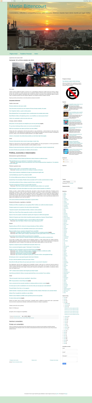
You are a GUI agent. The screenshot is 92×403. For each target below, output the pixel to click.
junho (66, 321)
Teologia (65, 287)
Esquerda (65, 221)
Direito (65, 212)
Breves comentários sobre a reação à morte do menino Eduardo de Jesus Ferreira (76, 113)
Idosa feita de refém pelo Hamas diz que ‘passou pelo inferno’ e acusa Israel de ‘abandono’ (28, 261)
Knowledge (66, 240)
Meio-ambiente (66, 246)
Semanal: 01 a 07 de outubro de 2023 (71, 312)
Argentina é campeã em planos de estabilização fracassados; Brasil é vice (24, 244)
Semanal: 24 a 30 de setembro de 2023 (72, 314)
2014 (65, 340)
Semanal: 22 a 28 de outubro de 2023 (71, 308)
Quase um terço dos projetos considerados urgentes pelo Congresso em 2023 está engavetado (29, 214)
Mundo (21, 317)
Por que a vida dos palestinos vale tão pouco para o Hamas (21, 259)
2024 (65, 300)
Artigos (65, 193)
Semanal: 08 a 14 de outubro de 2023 (71, 311)
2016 (65, 337)
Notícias (24, 317)
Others (65, 257)
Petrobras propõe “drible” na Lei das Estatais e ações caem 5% (22, 168)
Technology (66, 284)
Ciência (65, 201)
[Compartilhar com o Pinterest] (30, 316)
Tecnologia (66, 285)
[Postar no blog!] (26, 316)
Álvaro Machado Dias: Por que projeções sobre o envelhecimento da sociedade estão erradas (28, 113)
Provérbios (65, 270)
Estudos (65, 223)
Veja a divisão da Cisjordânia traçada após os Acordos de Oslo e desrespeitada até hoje (34, 254)
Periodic (65, 259)
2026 (65, 297)
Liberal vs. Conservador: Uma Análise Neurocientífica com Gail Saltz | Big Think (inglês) (27, 135)
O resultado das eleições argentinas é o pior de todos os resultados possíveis (32, 232)
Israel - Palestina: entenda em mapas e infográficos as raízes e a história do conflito (33, 250)
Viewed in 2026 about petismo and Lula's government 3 (75, 135)
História (65, 235)
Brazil (65, 197)
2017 (65, 335)
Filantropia (65, 228)
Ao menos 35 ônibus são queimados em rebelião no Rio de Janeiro (23, 149)
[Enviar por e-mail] (24, 316)
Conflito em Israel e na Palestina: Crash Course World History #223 (23, 249)
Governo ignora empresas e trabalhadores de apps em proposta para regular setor (26, 172)
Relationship (66, 273)
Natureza (65, 253)
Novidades (65, 255)
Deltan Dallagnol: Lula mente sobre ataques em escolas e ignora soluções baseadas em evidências (30, 188)
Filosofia (65, 229)
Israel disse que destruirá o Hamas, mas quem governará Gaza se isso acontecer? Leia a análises (29, 273)
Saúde (30, 317)
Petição (65, 264)
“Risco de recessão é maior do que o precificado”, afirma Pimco (22, 278)
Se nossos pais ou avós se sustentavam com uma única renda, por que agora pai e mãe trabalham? (30, 285)
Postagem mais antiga (54, 360)
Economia (18, 317)
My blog (65, 250)
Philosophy (66, 265)
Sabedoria (65, 279)
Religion (65, 276)
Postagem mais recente (14, 360)
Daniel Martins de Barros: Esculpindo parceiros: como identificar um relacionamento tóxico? (28, 115)
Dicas (65, 209)
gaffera (57, 393)
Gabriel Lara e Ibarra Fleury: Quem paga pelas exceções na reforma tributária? (25, 212)
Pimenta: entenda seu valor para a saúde (17, 106)
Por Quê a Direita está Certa (15, 298)
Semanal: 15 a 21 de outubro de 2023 (71, 309)
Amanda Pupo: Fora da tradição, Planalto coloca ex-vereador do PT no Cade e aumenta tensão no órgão (31, 179)
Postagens (66, 159)
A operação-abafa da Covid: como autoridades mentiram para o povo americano (26, 228)
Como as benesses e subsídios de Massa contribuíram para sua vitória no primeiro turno (34, 237)
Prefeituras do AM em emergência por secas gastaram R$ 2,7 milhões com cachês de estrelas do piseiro (31, 204)
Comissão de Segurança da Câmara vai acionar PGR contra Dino (22, 184)
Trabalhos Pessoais (26, 53)
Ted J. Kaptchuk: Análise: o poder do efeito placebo (20, 110)
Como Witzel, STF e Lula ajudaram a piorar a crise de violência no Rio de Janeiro (26, 219)
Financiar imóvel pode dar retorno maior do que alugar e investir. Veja (24, 141)
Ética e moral (66, 224)
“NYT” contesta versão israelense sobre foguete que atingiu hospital (23, 270)
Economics (66, 214)
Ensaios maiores (67, 217)
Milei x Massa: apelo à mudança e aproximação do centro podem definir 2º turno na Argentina (35, 233)
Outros (65, 258)
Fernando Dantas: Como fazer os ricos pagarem (19, 288)
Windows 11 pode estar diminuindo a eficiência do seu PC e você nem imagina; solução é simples (29, 147)
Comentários (66, 161)
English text (66, 216)
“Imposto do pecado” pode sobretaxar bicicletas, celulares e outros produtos (25, 209)
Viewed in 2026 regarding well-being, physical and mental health (75, 121)
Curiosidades (66, 208)
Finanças (65, 231)
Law (64, 242)
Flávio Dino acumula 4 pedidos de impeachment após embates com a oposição (32, 186)
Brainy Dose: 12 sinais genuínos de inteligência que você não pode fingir (24, 123)
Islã (64, 239)
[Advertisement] (74, 66)
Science (65, 281)
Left (64, 243)
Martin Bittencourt (27, 6)
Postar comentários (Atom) (17, 362)
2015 (65, 338)
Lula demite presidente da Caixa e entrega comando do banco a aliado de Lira (25, 182)
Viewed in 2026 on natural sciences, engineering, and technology (75, 150)
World (65, 292)
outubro (66, 306)
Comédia (65, 202)
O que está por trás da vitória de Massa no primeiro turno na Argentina (24, 235)
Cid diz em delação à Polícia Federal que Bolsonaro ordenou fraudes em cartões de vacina (28, 158)
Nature (65, 251)
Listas (65, 244)
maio (66, 322)
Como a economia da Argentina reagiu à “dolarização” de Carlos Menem (24, 247)
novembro (67, 305)
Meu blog (65, 247)
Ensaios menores (67, 219)
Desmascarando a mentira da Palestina (24, 253)
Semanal (32, 317)
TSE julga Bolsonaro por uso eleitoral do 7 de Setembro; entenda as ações (25, 160)
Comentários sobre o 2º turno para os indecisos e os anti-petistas (76, 105)
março (66, 325)
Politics (65, 268)
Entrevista (65, 220)
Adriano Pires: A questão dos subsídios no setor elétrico (21, 293)
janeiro (66, 328)
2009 (65, 343)
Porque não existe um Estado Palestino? (24, 252)
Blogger (65, 393)
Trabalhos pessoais (67, 288)
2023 (65, 302)
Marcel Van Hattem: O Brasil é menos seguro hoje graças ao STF (29, 220)
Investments (66, 238)
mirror (38, 126)
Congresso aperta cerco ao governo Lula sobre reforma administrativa (24, 207)
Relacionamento (67, 272)
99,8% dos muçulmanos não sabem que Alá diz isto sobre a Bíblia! (23, 128)
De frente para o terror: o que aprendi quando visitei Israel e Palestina (23, 257)
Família (65, 225)
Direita (65, 210)
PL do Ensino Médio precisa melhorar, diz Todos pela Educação (22, 177)
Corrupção (65, 205)
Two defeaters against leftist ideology (71, 81)
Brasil (15, 317)
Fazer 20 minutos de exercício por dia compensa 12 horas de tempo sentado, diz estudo (27, 108)
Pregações (65, 269)
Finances (65, 232)
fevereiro (66, 327)
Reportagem (66, 277)
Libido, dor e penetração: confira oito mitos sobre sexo (20, 118)
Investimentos (66, 236)
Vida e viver (66, 291)
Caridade (65, 198)
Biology (65, 194)
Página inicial (13, 53)
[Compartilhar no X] (27, 316)
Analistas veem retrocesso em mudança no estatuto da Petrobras (29, 169)
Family (65, 227)
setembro (66, 316)
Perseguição (66, 262)
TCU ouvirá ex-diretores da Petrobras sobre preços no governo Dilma (23, 199)
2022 (65, 330)
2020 (65, 332)
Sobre (36, 53)
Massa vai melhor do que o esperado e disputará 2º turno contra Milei (23, 231)
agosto (66, 317)
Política (27, 317)
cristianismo (66, 206)
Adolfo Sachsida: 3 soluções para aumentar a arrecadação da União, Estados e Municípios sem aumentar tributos (33, 290)
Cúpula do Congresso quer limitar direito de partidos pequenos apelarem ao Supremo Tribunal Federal (30, 217)
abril (65, 324)
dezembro (67, 303)
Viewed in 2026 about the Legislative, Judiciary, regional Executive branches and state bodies (76, 142)
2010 (65, 341)
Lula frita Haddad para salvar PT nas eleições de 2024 (20, 174)
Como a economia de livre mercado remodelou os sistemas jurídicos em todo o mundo (27, 283)
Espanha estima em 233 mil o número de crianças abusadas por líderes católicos (26, 226)
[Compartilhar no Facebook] (28, 316)
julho (66, 319)
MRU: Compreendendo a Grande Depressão (18, 280)
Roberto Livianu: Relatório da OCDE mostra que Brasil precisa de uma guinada (25, 295)
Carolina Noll (66, 199)
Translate (71, 183)
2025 (65, 299)
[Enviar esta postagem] (22, 316)
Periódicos (65, 261)
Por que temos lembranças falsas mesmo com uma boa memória (23, 126)
